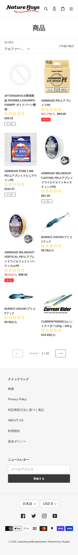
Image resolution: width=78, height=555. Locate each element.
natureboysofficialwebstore (32, 541)
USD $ (48, 503)
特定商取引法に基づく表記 (26, 409)
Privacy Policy (17, 399)
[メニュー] (71, 8)
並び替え (9, 42)
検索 (11, 388)
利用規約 (14, 431)
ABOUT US (15, 420)
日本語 (27, 503)
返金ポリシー (17, 441)
